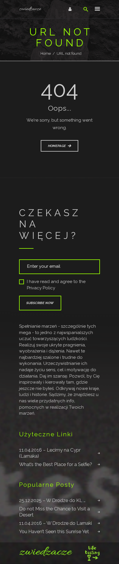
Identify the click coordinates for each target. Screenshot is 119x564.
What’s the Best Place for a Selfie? (55, 464)
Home (45, 53)
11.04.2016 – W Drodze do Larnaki (55, 523)
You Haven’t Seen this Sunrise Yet (54, 531)
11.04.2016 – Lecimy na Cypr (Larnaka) (50, 453)
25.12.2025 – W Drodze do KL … (52, 500)
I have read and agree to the (56, 285)
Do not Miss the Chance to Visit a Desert (54, 512)
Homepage (57, 146)
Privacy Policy (41, 288)
